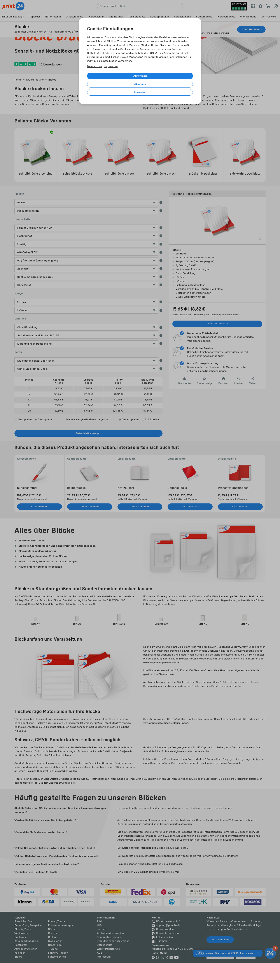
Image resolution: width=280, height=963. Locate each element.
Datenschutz (94, 66)
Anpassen (140, 92)
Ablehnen (140, 84)
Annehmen (140, 75)
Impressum (111, 66)
